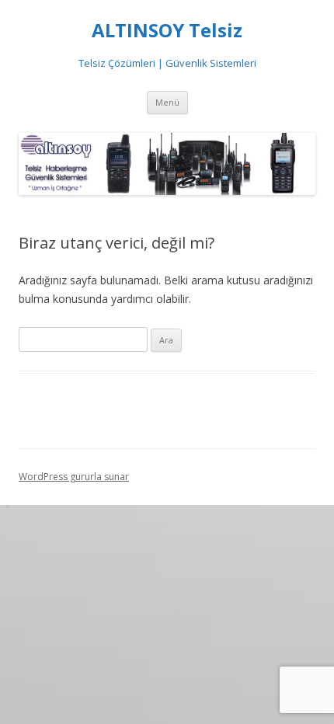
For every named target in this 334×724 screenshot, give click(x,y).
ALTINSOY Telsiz (167, 31)
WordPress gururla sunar (74, 476)
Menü (167, 102)
